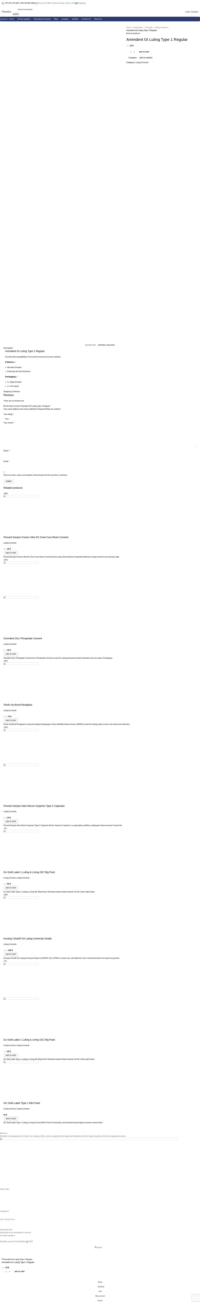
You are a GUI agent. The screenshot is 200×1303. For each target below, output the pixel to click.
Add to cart (144, 52)
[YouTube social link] (196, 3)
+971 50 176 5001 (12, 3)
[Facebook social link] (190, 3)
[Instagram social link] (193, 3)
